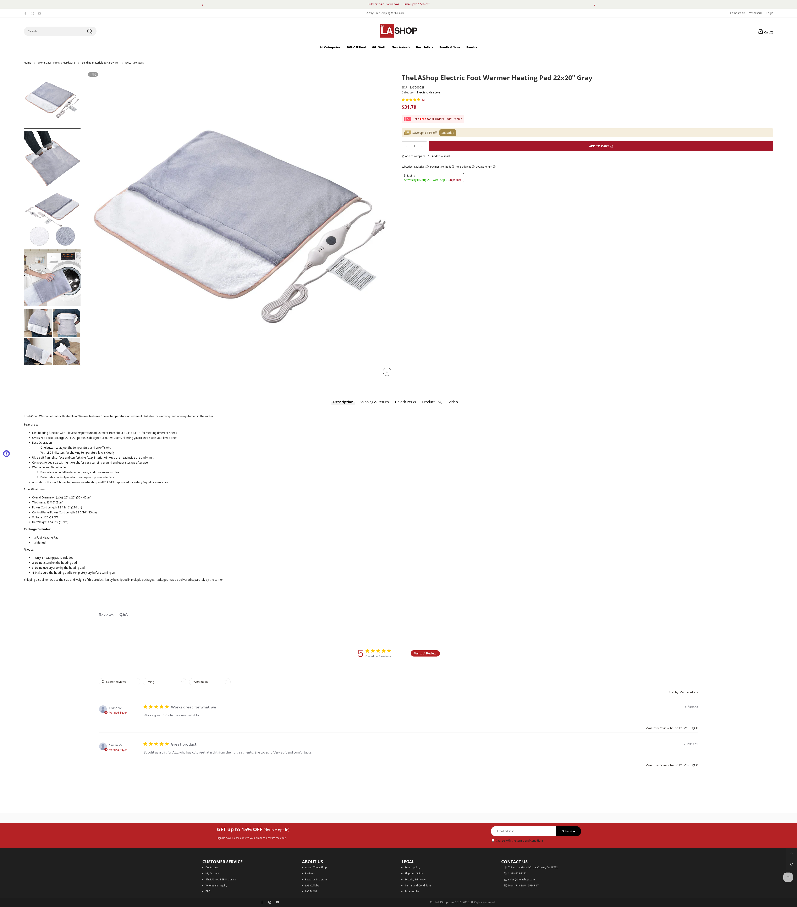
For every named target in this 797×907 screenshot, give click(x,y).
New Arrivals (401, 47)
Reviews (310, 873)
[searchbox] (119, 681)
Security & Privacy (415, 879)
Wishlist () (755, 13)
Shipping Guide (414, 873)
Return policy (412, 867)
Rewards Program (316, 879)
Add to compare (415, 156)
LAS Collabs (312, 885)
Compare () (737, 13)
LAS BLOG (311, 891)
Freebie (471, 47)
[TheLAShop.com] (398, 31)
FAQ (207, 891)
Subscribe (568, 831)
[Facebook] (25, 13)
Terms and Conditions (418, 885)
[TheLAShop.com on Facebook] (262, 902)
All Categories (330, 47)
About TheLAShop (316, 867)
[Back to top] (791, 853)
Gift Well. (378, 47)
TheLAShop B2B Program (220, 879)
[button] (96, 225)
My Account (212, 873)
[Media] (387, 372)
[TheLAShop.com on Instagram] (269, 902)
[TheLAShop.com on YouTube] (277, 902)
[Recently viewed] (791, 864)
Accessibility (412, 891)
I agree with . (520, 840)
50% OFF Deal (356, 47)
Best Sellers (424, 47)
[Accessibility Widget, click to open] (6, 453)
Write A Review (425, 653)
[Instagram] (32, 13)
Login (769, 13)
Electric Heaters (428, 92)
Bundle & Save (449, 47)
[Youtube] (39, 13)
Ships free (455, 180)
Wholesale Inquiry (216, 885)
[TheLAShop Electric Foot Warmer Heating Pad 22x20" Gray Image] (52, 100)
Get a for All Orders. (428, 119)
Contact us (211, 867)
